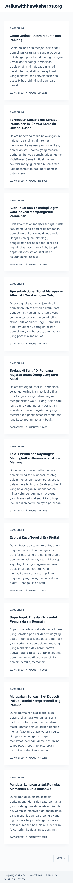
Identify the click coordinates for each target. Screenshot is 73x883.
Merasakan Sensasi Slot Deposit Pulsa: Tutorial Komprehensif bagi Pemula (35, 701)
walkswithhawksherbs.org (33, 6)
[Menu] (67, 6)
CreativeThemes (14, 878)
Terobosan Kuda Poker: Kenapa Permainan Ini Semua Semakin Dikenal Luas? (33, 124)
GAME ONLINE (17, 28)
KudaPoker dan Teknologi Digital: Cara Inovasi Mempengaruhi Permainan (35, 212)
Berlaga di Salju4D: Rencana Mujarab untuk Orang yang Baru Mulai (34, 375)
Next (59, 858)
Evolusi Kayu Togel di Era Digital (34, 537)
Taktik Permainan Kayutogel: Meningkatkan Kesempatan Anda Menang (35, 458)
